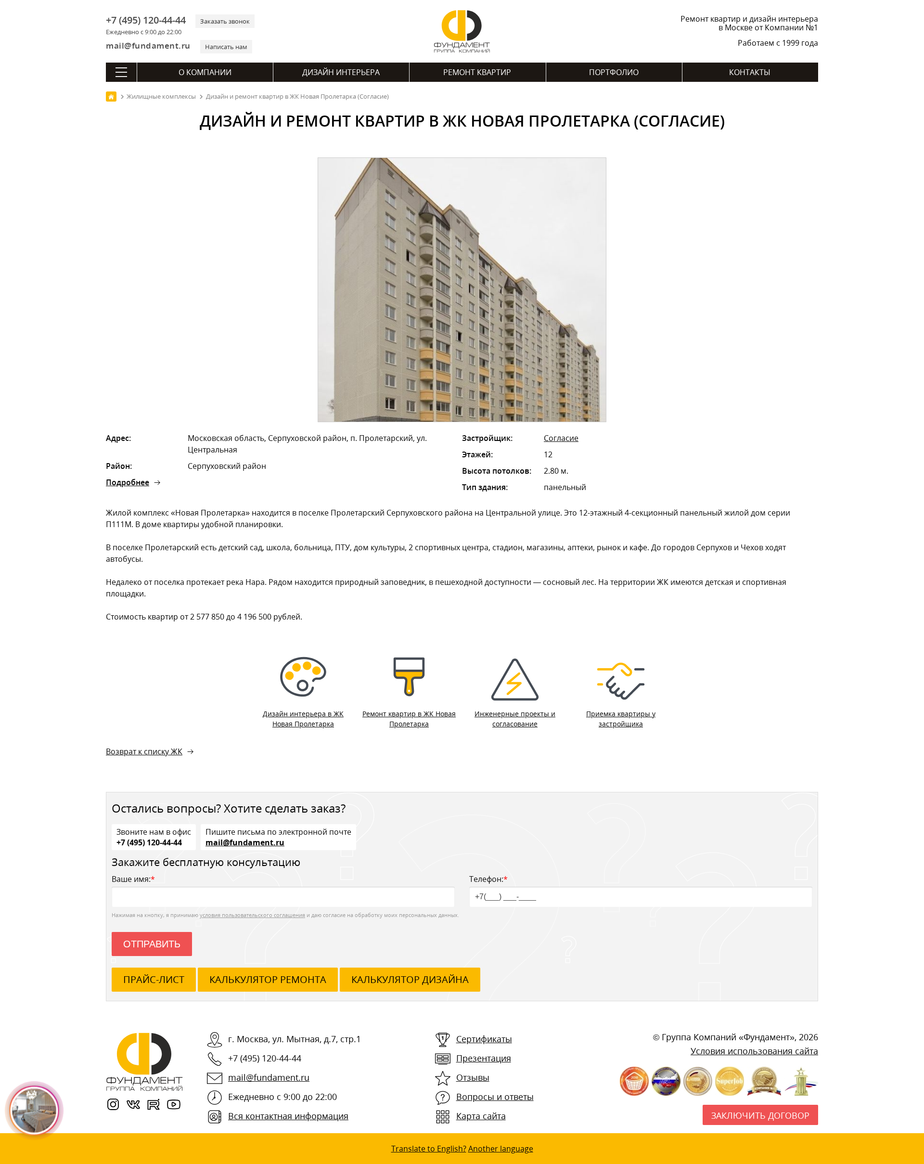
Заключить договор (760, 1115)
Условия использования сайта (754, 1051)
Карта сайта (481, 1116)
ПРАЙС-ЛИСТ (153, 979)
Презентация (483, 1058)
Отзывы (472, 1077)
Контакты (749, 72)
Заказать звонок (225, 21)
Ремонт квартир (477, 72)
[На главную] (111, 96)
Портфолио (614, 72)
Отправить (151, 944)
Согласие (561, 438)
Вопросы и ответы (495, 1096)
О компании (205, 72)
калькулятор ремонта (267, 979)
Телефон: (488, 879)
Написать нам (226, 46)
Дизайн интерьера (341, 72)
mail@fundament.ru (148, 45)
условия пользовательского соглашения (252, 914)
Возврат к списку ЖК (144, 751)
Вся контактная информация (288, 1116)
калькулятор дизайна (410, 979)
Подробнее (127, 482)
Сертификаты (484, 1039)
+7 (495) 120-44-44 (146, 20)
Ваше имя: (133, 879)
